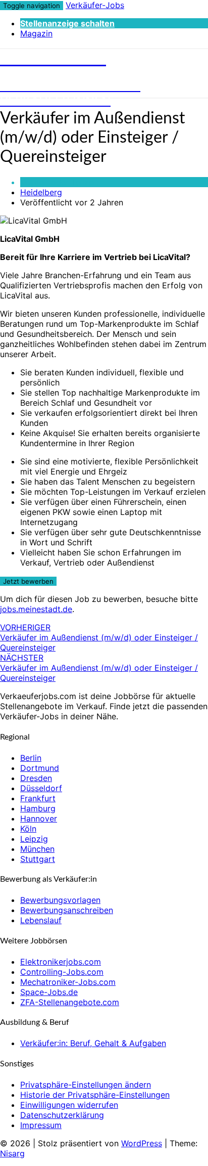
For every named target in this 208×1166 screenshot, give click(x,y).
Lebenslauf (41, 920)
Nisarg (12, 1153)
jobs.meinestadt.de (36, 609)
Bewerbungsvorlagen (60, 900)
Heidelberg (41, 192)
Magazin (36, 33)
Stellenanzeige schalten (67, 23)
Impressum (41, 1125)
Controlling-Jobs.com (61, 972)
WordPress (141, 1143)
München (37, 849)
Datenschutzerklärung (62, 1115)
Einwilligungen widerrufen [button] (69, 1105)
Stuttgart (37, 859)
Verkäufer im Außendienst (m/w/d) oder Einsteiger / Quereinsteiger (99, 637)
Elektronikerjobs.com (60, 962)
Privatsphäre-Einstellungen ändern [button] (85, 1084)
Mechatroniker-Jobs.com (68, 982)
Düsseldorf (41, 788)
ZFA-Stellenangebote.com (69, 1002)
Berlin (30, 758)
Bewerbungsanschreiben (66, 910)
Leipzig (34, 839)
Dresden (36, 778)
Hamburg (38, 808)
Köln (28, 829)
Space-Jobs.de (49, 992)
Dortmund (39, 768)
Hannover (38, 818)
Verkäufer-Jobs (95, 5)
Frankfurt (38, 798)
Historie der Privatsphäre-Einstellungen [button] (95, 1095)
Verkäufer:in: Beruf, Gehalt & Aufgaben (93, 1043)
